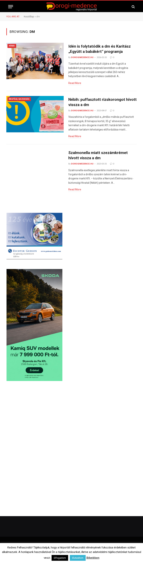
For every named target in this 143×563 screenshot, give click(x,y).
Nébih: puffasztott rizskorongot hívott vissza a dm (102, 102)
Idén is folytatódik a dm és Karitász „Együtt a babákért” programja (99, 49)
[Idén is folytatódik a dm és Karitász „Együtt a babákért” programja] (35, 61)
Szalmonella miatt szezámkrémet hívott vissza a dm (98, 155)
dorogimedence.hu (82, 57)
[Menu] (10, 6)
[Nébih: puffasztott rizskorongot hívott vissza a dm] (35, 114)
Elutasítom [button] (77, 557)
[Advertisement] (72, 417)
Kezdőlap (29, 16)
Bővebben (92, 557)
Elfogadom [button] (60, 557)
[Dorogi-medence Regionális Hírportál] (71, 7)
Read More (74, 83)
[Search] (133, 6)
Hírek (12, 46)
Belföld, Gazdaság (19, 99)
